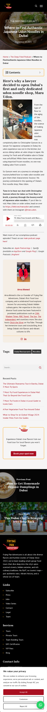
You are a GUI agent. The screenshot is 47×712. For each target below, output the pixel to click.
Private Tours (11, 635)
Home (5, 56)
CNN (37, 313)
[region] (23, 689)
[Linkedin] (25, 339)
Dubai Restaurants (22, 351)
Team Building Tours (14, 639)
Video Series (11, 603)
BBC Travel (24, 316)
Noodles (36, 351)
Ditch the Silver (17, 322)
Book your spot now (23, 454)
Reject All (23, 706)
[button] (41, 6)
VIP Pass (9, 648)
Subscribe (10, 590)
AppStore (18, 251)
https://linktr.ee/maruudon (17, 206)
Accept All (23, 692)
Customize (23, 699)
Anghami (15, 254)
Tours (8, 631)
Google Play (31, 251)
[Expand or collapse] (40, 72)
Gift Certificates (13, 644)
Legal (8, 612)
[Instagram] (21, 339)
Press (8, 595)
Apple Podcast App (22, 248)
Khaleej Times (12, 316)
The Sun (33, 316)
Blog (8, 652)
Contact (9, 608)
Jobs (8, 599)
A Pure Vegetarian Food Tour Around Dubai (21, 409)
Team (8, 616)
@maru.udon (30, 209)
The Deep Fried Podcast (23, 21)
